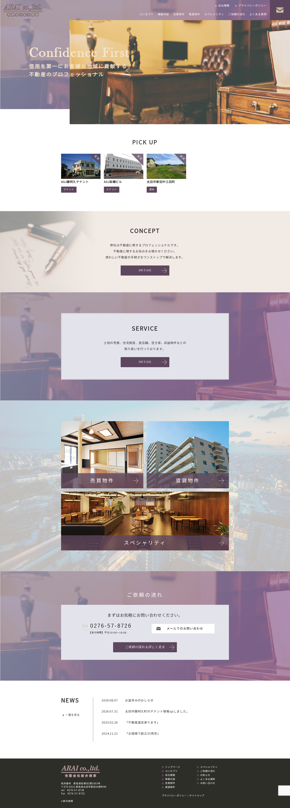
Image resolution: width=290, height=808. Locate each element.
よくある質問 (258, 14)
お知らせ (205, 775)
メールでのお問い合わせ (185, 628)
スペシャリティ (214, 14)
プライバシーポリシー (252, 5)
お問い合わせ (207, 783)
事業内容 (163, 14)
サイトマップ (196, 795)
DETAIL (145, 270)
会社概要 (224, 5)
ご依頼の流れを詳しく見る (145, 647)
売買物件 (179, 14)
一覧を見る (72, 715)
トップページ (172, 767)
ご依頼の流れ (236, 14)
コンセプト (146, 14)
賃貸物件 (194, 14)
